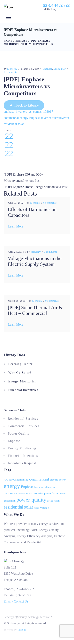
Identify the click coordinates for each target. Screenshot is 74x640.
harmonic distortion (45, 487)
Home (8, 40)
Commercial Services (23, 426)
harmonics (10, 493)
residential (10, 124)
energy (24, 118)
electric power (58, 479)
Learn (56, 68)
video (36, 508)
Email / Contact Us (16, 601)
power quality (31, 500)
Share (7, 130)
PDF (63, 68)
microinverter (60, 118)
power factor (51, 493)
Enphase (21, 40)
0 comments (10, 72)
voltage (44, 507)
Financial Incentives (23, 390)
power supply (53, 501)
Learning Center (20, 364)
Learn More (15, 226)
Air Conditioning (18, 479)
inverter (46, 118)
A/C (6, 479)
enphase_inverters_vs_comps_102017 (28, 111)
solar (21, 124)
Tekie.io (21, 629)
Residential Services (23, 418)
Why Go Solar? (19, 372)
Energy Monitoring (22, 381)
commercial (11, 118)
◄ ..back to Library (24, 105)
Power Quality (18, 433)
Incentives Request (22, 463)
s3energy (12, 68)
